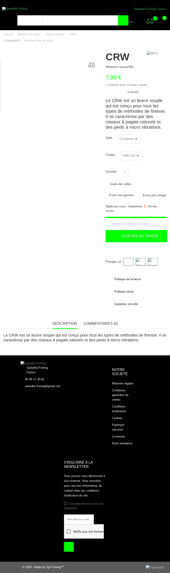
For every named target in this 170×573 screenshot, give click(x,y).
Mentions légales (123, 383)
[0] (160, 21)
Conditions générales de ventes (120, 395)
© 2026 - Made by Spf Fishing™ (43, 567)
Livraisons (118, 436)
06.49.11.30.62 (34, 379)
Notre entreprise (122, 443)
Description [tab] (64, 323)
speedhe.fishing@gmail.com (43, 386)
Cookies (117, 418)
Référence (112, 67)
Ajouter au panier (139, 236)
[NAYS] (152, 53)
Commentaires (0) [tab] (101, 323)
